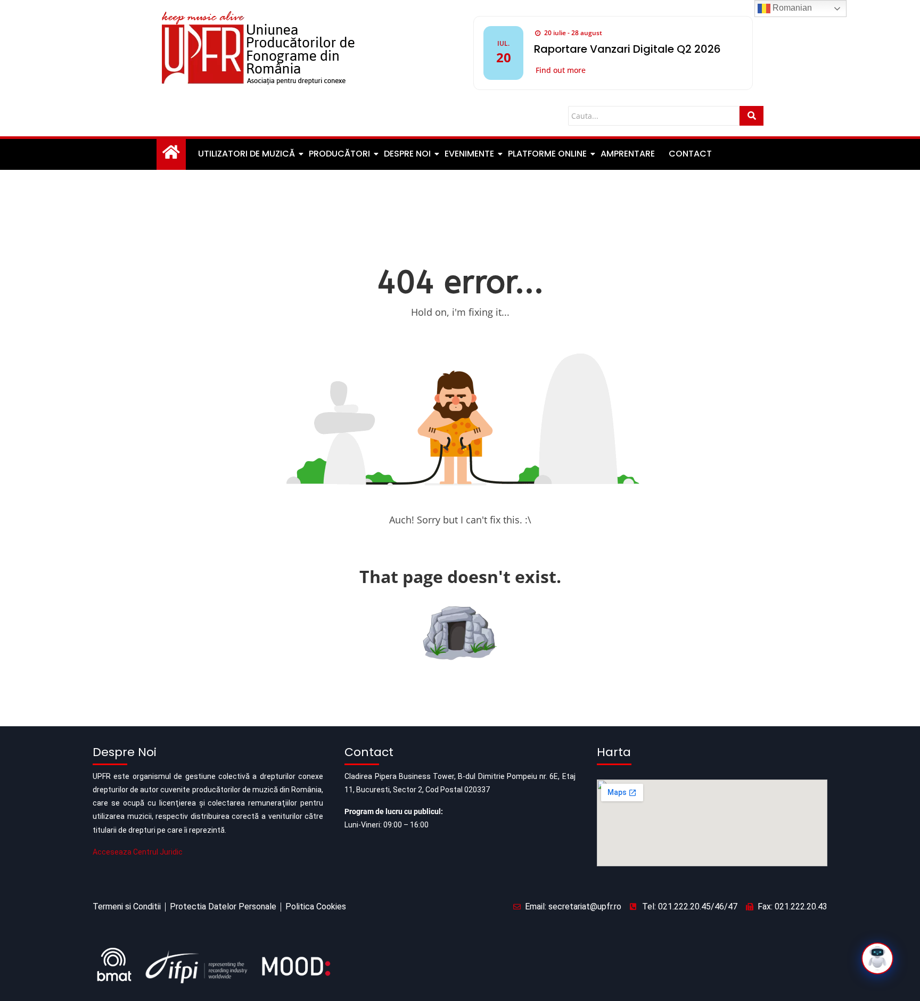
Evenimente (469, 153)
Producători (339, 153)
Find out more (561, 70)
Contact (690, 153)
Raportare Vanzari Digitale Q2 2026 (627, 49)
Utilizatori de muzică (246, 153)
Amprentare (628, 153)
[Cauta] (751, 116)
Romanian (791, 7)
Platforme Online (547, 153)
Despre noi (407, 153)
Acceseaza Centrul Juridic (138, 852)
